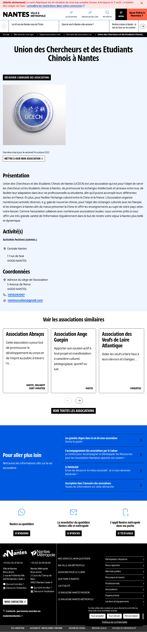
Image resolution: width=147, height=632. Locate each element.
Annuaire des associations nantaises (79, 35)
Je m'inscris (73, 533)
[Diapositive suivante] (143, 26)
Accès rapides (71, 17)
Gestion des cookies (77, 628)
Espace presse (112, 595)
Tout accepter (97, 616)
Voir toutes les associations (73, 411)
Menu (121, 16)
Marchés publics (113, 571)
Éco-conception (17, 628)
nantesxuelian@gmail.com (25, 300)
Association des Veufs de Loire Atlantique (117, 340)
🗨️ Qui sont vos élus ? (13, 584)
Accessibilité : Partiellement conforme (46, 628)
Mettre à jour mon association (22, 158)
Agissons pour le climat (71, 572)
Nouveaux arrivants (114, 577)
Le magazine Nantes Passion (74, 593)
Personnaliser (131, 616)
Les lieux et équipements (117, 602)
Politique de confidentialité (124, 628)
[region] (73, 26)
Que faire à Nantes (68, 579)
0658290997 (16, 295)
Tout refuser (114, 616)
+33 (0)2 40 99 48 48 (40, 563)
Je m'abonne (22, 533)
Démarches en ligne (90, 17)
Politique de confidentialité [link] (114, 622)
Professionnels (112, 584)
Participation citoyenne (116, 559)
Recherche (107, 17)
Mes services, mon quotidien (24, 35)
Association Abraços (25, 334)
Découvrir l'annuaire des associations (26, 77)
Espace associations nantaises (51, 35)
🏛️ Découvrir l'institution (15, 588)
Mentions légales (99, 628)
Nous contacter (13, 602)
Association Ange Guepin (70, 337)
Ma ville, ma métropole (71, 565)
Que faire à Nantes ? (137, 14)
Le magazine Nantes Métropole (76, 599)
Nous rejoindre (112, 565)
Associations (111, 589)
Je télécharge (125, 533)
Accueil (6, 35)
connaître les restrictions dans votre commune (54, 6)
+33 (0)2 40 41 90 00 (13, 563)
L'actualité (64, 586)
